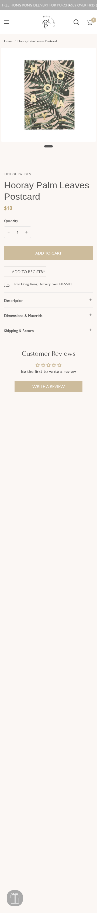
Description (13, 300)
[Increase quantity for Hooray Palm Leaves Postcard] (26, 232)
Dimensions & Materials (23, 315)
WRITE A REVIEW (48, 386)
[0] (89, 22)
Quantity (11, 220)
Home (8, 40)
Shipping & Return (19, 330)
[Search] (76, 22)
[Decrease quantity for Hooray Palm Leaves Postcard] (8, 232)
